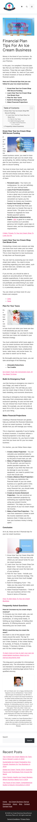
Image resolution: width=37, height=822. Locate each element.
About (15, 804)
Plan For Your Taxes (15, 119)
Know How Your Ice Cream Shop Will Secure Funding (17, 112)
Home (5, 802)
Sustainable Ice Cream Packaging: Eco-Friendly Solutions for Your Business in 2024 (17, 764)
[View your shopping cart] (21, 6)
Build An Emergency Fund (17, 121)
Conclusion (17, 124)
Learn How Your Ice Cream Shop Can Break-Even (19, 116)
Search (5, 737)
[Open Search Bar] (26, 6)
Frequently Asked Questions (14, 126)
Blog (20, 804)
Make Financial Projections (19, 122)
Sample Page (7, 806)
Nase (9, 301)
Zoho (9, 299)
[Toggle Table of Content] (30, 108)
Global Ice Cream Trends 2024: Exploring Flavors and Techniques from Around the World (17, 772)
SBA (14, 219)
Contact (27, 804)
